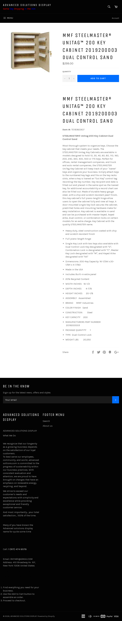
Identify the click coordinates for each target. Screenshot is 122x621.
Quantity (66, 72)
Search (46, 421)
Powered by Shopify (46, 616)
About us (48, 425)
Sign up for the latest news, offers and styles (27, 392)
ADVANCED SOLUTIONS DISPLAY (27, 5)
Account (115, 18)
